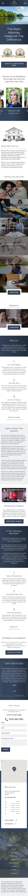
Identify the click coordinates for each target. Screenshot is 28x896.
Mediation (14, 859)
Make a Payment (14, 863)
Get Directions (9, 823)
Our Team (14, 852)
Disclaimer (14, 873)
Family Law (14, 856)
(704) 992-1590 (11, 797)
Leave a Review (9, 820)
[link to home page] (14, 3)
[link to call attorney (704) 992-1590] (3, 3)
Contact (14, 866)
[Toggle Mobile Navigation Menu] (25, 3)
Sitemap (14, 870)
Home (14, 849)
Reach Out (21, 695)
